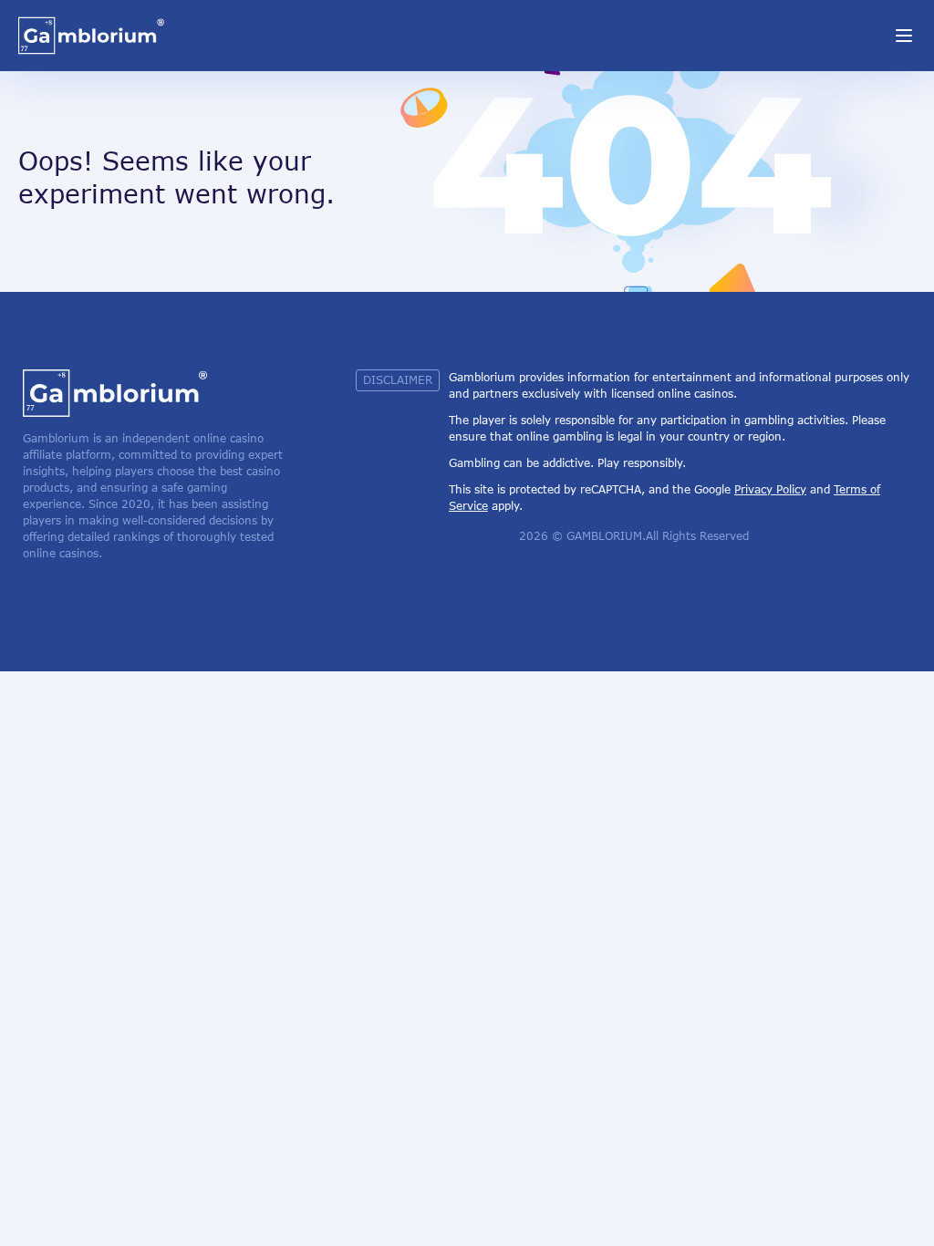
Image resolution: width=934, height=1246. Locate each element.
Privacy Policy (770, 489)
